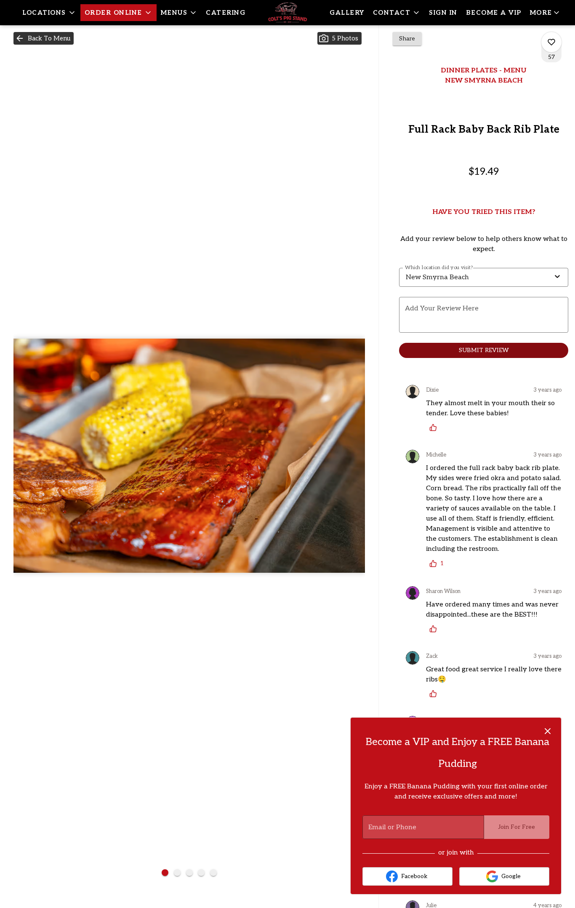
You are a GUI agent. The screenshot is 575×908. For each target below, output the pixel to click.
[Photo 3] (189, 872)
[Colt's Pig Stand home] (287, 12)
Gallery (347, 12)
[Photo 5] (213, 872)
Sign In (443, 12)
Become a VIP (494, 12)
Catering (225, 12)
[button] (49, 12)
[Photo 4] (201, 872)
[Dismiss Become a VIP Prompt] (548, 731)
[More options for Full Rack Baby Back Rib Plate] (551, 42)
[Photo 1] (165, 872)
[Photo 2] (177, 872)
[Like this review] (435, 427)
